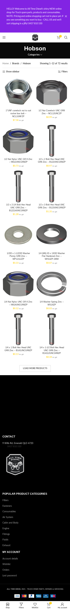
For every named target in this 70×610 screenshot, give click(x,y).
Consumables (9, 511)
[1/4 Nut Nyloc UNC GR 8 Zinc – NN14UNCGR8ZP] (18, 283)
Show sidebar (12, 72)
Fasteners (7, 506)
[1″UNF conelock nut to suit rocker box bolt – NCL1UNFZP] (18, 92)
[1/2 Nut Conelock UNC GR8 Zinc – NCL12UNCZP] (52, 92)
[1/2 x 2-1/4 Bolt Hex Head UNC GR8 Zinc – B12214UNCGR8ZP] (18, 186)
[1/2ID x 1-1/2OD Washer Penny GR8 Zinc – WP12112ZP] (18, 235)
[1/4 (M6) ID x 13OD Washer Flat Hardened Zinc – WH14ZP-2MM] (52, 235)
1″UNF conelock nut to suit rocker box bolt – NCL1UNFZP (18, 113)
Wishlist (6, 564)
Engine (5, 528)
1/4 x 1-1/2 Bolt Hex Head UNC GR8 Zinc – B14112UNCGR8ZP (52, 350)
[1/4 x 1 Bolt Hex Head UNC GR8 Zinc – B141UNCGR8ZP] (18, 329)
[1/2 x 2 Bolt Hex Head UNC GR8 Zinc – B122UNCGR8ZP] (52, 141)
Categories (34, 55)
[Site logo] (35, 37)
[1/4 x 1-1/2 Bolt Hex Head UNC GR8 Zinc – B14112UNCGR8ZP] (52, 329)
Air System (7, 517)
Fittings (6, 534)
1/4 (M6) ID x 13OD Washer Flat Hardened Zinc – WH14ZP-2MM (52, 256)
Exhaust (6, 545)
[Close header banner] (66, 16)
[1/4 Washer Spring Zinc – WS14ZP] (52, 283)
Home (5, 63)
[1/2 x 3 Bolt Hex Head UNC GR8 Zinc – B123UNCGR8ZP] (52, 186)
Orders (5, 570)
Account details (10, 559)
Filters (65, 72)
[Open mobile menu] (4, 37)
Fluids (5, 540)
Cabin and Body (10, 523)
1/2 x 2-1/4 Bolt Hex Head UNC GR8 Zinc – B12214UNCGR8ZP (18, 208)
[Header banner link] (30, 16)
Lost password (9, 576)
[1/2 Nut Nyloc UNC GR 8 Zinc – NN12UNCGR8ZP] (18, 141)
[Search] (66, 37)
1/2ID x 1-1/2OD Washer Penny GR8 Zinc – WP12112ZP (18, 256)
